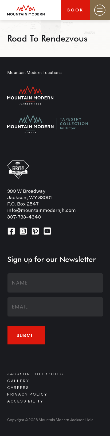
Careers (18, 388)
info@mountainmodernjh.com (41, 210)
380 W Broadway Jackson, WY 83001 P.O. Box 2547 (29, 198)
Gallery (18, 381)
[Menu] (100, 10)
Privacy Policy (27, 394)
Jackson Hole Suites (35, 374)
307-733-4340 (24, 217)
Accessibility (25, 401)
